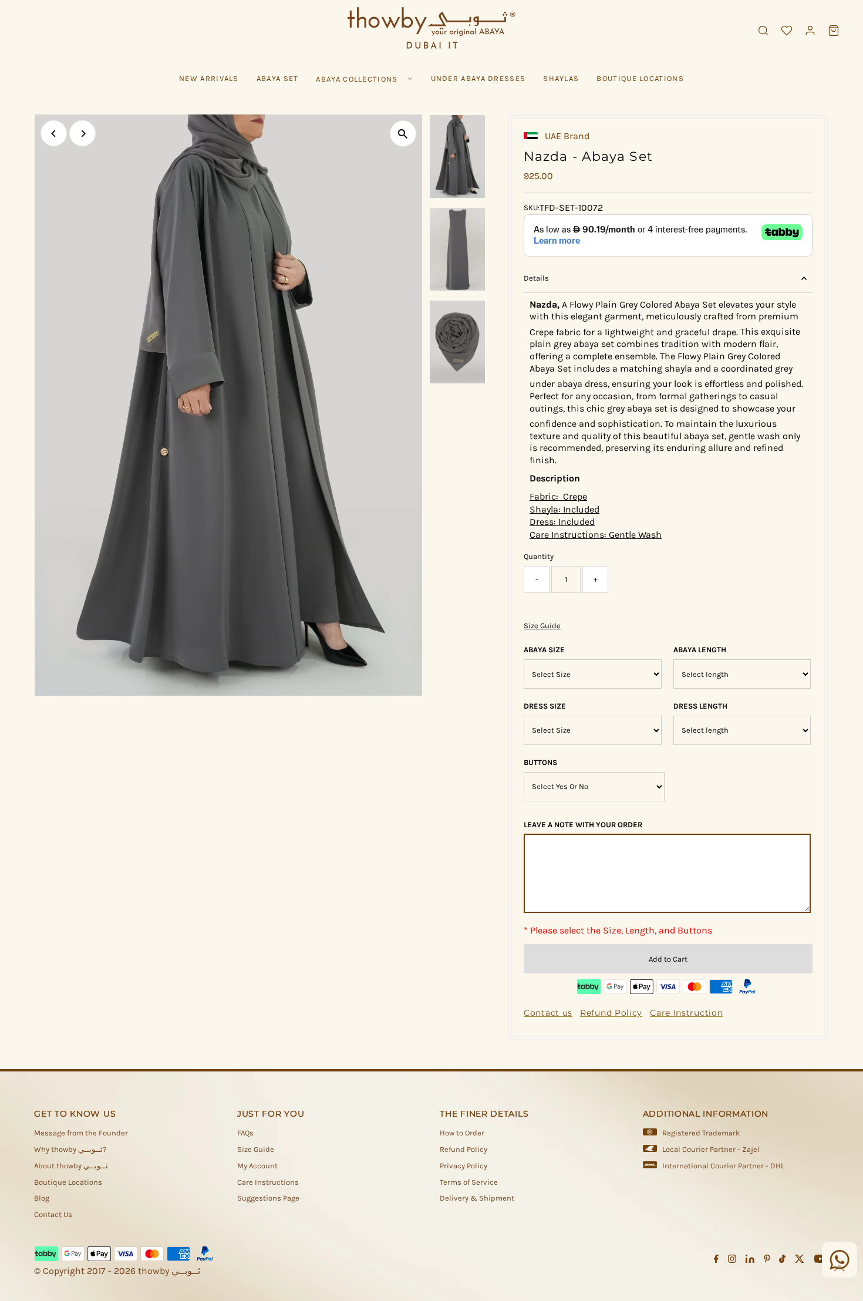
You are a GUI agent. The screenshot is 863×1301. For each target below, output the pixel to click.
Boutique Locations (68, 1182)
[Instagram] (732, 1260)
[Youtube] (820, 1260)
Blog (41, 1198)
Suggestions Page (268, 1198)
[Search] (763, 30)
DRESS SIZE (545, 706)
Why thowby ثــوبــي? (70, 1149)
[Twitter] (799, 1260)
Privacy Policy (463, 1165)
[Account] (810, 30)
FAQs (245, 1132)
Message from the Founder (81, 1132)
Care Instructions (268, 1182)
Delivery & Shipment (477, 1198)
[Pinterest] (767, 1260)
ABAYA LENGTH (699, 649)
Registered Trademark (701, 1132)
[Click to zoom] (403, 133)
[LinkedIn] (750, 1260)
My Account (257, 1165)
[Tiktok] (782, 1260)
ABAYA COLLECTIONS (356, 79)
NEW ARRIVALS (209, 78)
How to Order (462, 1132)
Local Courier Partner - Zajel (711, 1149)
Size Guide (542, 625)
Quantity (539, 556)
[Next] (82, 133)
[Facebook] (716, 1260)
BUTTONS (540, 762)
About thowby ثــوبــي (71, 1165)
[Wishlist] (787, 30)
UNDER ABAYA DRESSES (478, 78)
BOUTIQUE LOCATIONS (639, 78)
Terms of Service (469, 1182)
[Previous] (54, 133)
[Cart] (834, 30)
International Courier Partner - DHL (723, 1165)
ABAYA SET (278, 78)
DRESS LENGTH (700, 706)
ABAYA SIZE (544, 649)
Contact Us (53, 1214)
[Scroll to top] (839, 1268)
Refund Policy (463, 1149)
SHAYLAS (561, 78)
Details (536, 278)
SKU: (532, 207)
